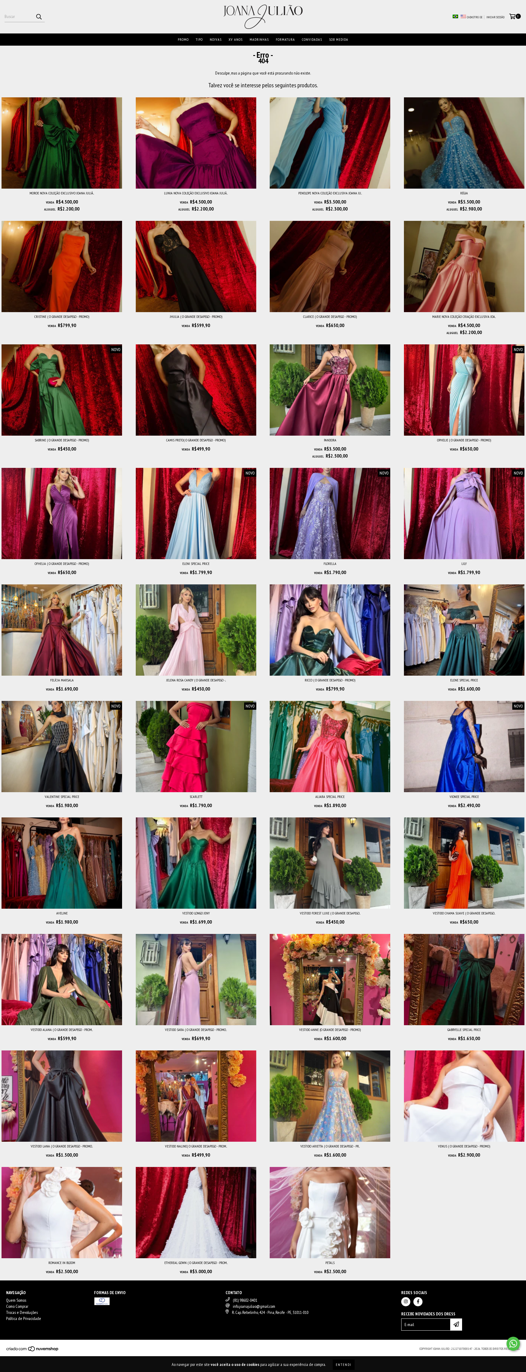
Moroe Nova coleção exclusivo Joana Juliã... (62, 193)
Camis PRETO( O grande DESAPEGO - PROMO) (196, 440)
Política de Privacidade (23, 1318)
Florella (330, 563)
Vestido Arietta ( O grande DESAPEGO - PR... (330, 1146)
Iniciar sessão (495, 17)
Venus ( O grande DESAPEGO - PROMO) (464, 1146)
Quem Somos (16, 1300)
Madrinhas (259, 39)
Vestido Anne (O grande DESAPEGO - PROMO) (330, 1029)
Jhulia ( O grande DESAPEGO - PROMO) (196, 316)
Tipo (199, 39)
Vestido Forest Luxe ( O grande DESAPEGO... (330, 913)
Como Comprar (17, 1306)
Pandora (330, 440)
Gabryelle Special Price (464, 1029)
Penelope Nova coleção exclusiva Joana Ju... (330, 193)
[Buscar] (39, 16)
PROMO (183, 39)
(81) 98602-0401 (245, 1300)
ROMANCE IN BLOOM (61, 1262)
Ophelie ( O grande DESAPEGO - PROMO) (464, 440)
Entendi (344, 1364)
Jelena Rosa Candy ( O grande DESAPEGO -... (196, 680)
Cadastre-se (474, 17)
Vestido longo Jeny (196, 913)
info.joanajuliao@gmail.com (254, 1306)
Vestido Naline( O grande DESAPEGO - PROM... (196, 1146)
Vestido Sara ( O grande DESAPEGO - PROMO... (196, 1029)
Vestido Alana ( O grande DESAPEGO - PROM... (62, 1029)
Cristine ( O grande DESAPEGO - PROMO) (61, 316)
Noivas (216, 39)
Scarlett (196, 796)
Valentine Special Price (62, 796)
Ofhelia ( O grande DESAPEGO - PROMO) (62, 563)
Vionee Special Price (464, 796)
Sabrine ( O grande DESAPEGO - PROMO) (62, 440)
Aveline (62, 913)
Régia (464, 193)
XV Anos (236, 39)
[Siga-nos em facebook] (418, 1301)
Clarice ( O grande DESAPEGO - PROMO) (330, 316)
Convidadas (312, 39)
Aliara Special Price (330, 796)
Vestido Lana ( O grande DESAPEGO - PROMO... (62, 1146)
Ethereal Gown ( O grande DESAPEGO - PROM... (196, 1262)
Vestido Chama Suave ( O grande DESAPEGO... (464, 913)
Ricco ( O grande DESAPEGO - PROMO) (330, 680)
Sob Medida (338, 39)
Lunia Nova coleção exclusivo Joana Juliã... (196, 193)
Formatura (285, 39)
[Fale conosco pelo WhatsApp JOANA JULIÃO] (513, 1344)
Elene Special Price (464, 680)
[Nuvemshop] (32, 1351)
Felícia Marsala (62, 680)
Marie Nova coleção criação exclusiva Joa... (464, 316)
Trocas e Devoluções (22, 1312)
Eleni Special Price (195, 563)
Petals (330, 1262)
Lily (464, 563)
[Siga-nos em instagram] (405, 1301)
